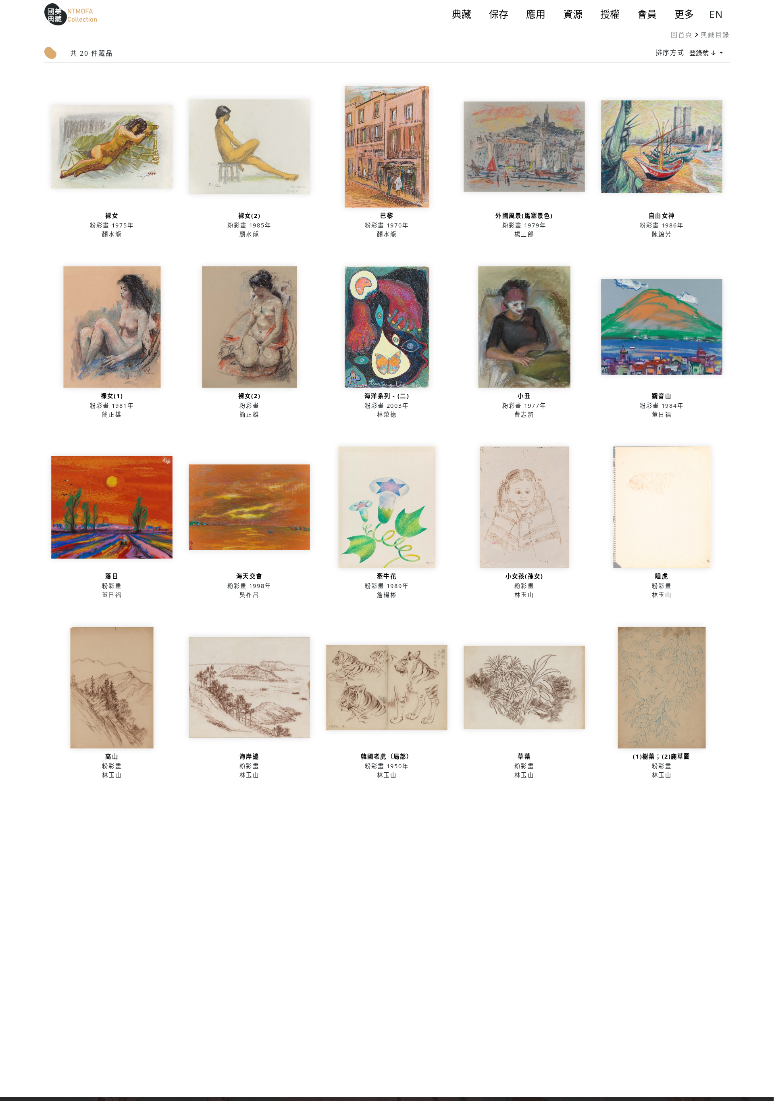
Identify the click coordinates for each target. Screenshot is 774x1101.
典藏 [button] (461, 14)
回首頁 (682, 34)
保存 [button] (498, 14)
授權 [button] (610, 14)
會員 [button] (647, 14)
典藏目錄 (715, 34)
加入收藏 (112, 165)
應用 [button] (535, 14)
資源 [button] (573, 14)
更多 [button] (684, 14)
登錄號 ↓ (703, 52)
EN (716, 14)
